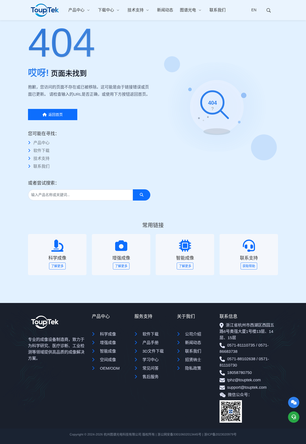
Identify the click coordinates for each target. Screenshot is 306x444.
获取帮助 (249, 266)
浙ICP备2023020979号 (220, 434)
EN (253, 10)
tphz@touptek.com (244, 380)
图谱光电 (188, 10)
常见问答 (150, 368)
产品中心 (76, 10)
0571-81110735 (241, 345)
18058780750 (239, 372)
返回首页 (55, 115)
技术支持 (135, 10)
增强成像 (108, 342)
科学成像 (108, 334)
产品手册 (150, 342)
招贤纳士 (193, 360)
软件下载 (41, 150)
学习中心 (150, 360)
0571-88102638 (241, 359)
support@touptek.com (247, 387)
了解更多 (57, 266)
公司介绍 (193, 334)
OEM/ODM (110, 368)
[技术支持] (293, 417)
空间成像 (108, 360)
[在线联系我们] (293, 402)
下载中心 (106, 10)
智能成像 (108, 351)
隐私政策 (193, 368)
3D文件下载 (153, 351)
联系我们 (217, 10)
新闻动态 (165, 10)
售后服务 (150, 377)
